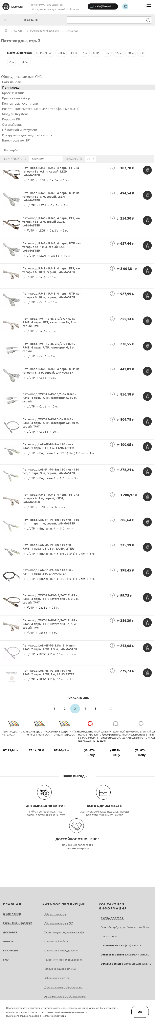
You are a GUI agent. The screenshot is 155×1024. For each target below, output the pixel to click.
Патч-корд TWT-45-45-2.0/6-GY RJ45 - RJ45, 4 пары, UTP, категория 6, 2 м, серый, (49, 347)
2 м (11, 62)
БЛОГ (6, 959)
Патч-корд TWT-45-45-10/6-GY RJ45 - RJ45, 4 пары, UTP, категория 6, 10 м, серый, (49, 397)
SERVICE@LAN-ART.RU (136, 963)
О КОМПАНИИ (12, 914)
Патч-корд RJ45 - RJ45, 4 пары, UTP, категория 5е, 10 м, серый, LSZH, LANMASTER (51, 246)
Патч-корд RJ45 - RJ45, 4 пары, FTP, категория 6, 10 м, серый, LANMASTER (51, 270)
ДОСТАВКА (10, 932)
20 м (131, 53)
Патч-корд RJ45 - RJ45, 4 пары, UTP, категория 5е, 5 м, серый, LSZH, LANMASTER (51, 196)
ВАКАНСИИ (10, 950)
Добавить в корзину (147, 170)
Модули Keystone (15, 114)
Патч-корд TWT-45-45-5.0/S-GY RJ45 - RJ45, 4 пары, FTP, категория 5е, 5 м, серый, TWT (49, 624)
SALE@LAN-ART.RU (137, 954)
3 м (107, 53)
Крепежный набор (16, 98)
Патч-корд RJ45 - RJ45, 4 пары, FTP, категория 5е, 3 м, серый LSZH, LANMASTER (51, 221)
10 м (74, 53)
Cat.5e (24, 62)
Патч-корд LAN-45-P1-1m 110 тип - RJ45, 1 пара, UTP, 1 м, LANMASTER (48, 446)
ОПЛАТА (8, 941)
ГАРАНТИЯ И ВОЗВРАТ (17, 923)
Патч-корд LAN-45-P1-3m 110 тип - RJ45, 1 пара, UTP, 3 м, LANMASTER (48, 546)
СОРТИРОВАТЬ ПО (15, 159)
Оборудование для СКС (44, 31)
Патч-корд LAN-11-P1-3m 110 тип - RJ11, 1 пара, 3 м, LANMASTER (47, 571)
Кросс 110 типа (13, 93)
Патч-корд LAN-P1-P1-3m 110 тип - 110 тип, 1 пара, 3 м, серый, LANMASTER (50, 471)
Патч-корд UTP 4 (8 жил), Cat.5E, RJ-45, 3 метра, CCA (72, 733)
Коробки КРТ (12, 119)
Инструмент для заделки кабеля (27, 135)
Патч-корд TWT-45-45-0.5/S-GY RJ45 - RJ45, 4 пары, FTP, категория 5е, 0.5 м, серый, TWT (50, 598)
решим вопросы (78, 848)
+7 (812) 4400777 (132, 945)
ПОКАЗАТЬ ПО (73, 159)
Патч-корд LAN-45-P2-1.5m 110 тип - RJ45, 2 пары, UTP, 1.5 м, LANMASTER (49, 647)
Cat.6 (61, 53)
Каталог (19, 31)
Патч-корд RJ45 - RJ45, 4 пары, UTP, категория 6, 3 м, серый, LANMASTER (51, 370)
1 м (85, 53)
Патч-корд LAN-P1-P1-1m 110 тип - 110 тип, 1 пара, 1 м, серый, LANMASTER (50, 521)
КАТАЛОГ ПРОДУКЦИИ (64, 904)
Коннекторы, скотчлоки (20, 103)
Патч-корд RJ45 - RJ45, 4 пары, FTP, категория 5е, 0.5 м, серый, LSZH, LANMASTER (51, 171)
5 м (142, 53)
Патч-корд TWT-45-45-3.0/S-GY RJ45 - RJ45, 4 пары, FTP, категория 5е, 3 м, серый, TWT (49, 322)
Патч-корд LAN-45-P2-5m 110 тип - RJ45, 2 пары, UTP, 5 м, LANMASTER (48, 672)
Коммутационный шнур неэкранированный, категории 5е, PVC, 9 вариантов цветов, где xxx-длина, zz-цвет (97, 736)
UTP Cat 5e (44, 53)
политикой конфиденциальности (67, 1012)
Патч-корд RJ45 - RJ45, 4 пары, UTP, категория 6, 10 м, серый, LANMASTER (51, 295)
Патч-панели (11, 82)
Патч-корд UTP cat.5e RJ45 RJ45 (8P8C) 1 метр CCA (46, 733)
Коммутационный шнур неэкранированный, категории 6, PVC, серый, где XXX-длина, (123, 734)
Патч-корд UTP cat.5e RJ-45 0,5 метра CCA (20, 733)
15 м (118, 53)
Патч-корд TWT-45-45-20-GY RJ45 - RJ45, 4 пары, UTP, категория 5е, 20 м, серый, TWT (50, 422)
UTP (96, 53)
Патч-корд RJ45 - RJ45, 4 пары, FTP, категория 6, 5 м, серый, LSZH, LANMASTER (51, 498)
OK (140, 1011)
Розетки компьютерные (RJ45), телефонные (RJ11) (41, 108)
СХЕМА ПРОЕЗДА (112, 918)
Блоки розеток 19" (16, 140)
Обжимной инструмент (19, 130)
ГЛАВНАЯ (12, 904)
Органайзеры (12, 124)
